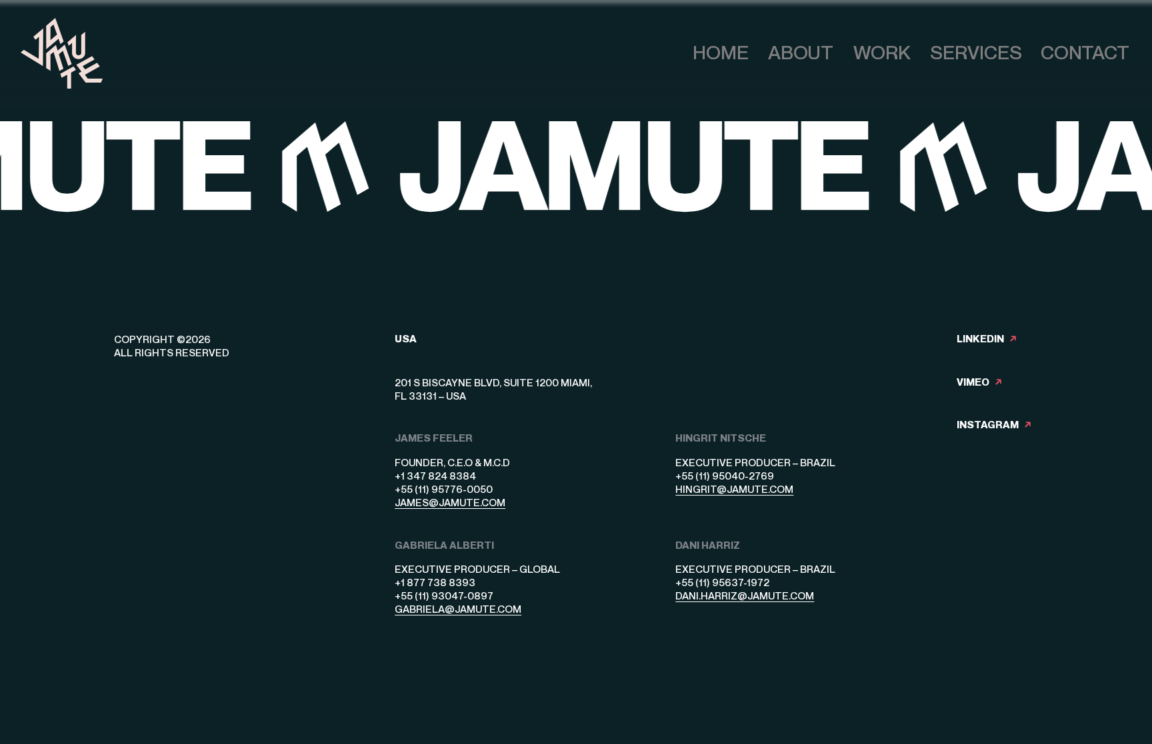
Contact (1085, 53)
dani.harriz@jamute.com (744, 595)
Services (976, 53)
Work (882, 53)
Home (721, 53)
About (800, 53)
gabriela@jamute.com (458, 609)
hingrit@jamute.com (734, 489)
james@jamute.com (450, 502)
